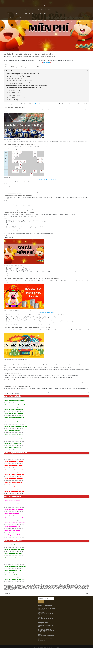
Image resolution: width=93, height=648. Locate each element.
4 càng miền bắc (30, 585)
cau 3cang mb (65, 586)
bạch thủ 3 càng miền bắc (72, 585)
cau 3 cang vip (58, 586)
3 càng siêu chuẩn (78, 584)
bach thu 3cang (82, 585)
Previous (7, 593)
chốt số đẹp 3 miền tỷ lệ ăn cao (48, 56)
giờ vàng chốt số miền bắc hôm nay (16, 17)
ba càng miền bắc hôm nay (40, 585)
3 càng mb (60, 584)
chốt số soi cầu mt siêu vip (36, 1)
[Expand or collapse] (88, 71)
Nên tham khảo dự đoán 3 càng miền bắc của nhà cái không (32, 588)
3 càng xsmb (17, 585)
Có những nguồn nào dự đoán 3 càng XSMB (38, 587)
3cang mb (22, 585)
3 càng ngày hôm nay (68, 584)
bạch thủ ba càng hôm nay (16, 586)
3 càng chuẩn (35, 584)
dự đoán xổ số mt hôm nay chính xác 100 (41, 9)
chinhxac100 (72, 586)
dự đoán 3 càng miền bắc (55, 587)
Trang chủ (10, 1)
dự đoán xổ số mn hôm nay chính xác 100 (17, 5)
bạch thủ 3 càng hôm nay (59, 585)
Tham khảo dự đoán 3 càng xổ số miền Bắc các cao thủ (60, 588)
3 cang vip (85, 584)
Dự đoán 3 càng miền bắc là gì (68, 587)
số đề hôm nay (30, 17)
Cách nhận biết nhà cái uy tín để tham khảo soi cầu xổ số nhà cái (38, 586)
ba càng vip (50, 585)
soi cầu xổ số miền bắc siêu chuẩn (37, 5)
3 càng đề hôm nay (43, 584)
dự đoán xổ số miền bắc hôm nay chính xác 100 (19, 9)
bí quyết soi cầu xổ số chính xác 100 (37, 13)
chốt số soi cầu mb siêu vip (21, 1)
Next (87, 593)
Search (41, 601)
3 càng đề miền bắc (52, 584)
